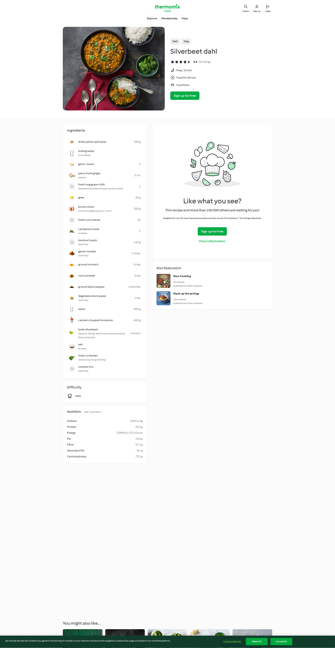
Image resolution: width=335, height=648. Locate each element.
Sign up (256, 11)
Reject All (257, 641)
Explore (152, 18)
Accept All (281, 641)
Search (246, 11)
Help (185, 18)
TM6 (186, 41)
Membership (169, 18)
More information (212, 241)
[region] (167, 642)
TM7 (175, 41)
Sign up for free (185, 96)
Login (268, 11)
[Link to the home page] (167, 8)
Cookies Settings (232, 641)
